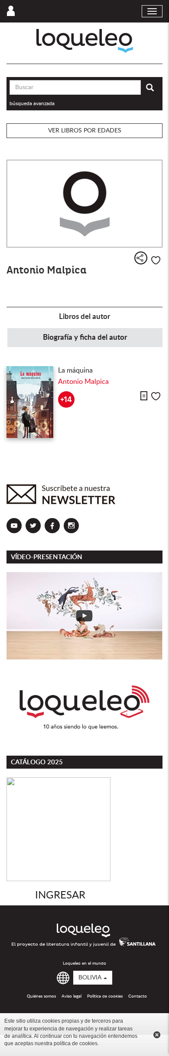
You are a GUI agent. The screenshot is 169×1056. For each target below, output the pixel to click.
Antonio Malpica (83, 381)
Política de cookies (105, 996)
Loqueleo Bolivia (84, 41)
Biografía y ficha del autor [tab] (85, 337)
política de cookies (76, 1043)
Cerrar (156, 1034)
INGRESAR (60, 895)
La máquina (75, 370)
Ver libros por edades (84, 131)
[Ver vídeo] (84, 616)
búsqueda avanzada (32, 103)
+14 (66, 399)
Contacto (137, 996)
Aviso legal (71, 996)
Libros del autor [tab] (84, 316)
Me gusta (155, 260)
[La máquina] (29, 402)
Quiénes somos (41, 996)
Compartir (140, 257)
